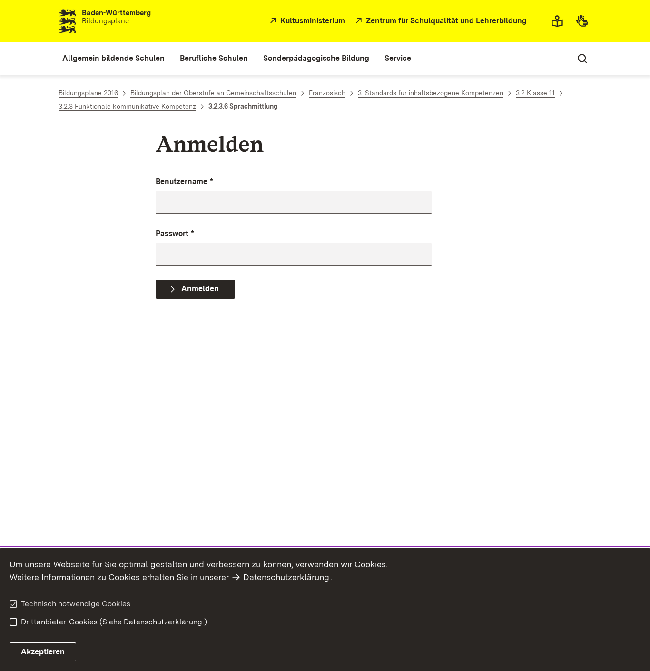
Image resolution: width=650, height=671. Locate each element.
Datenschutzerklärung (286, 577)
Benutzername (184, 181)
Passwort (175, 233)
